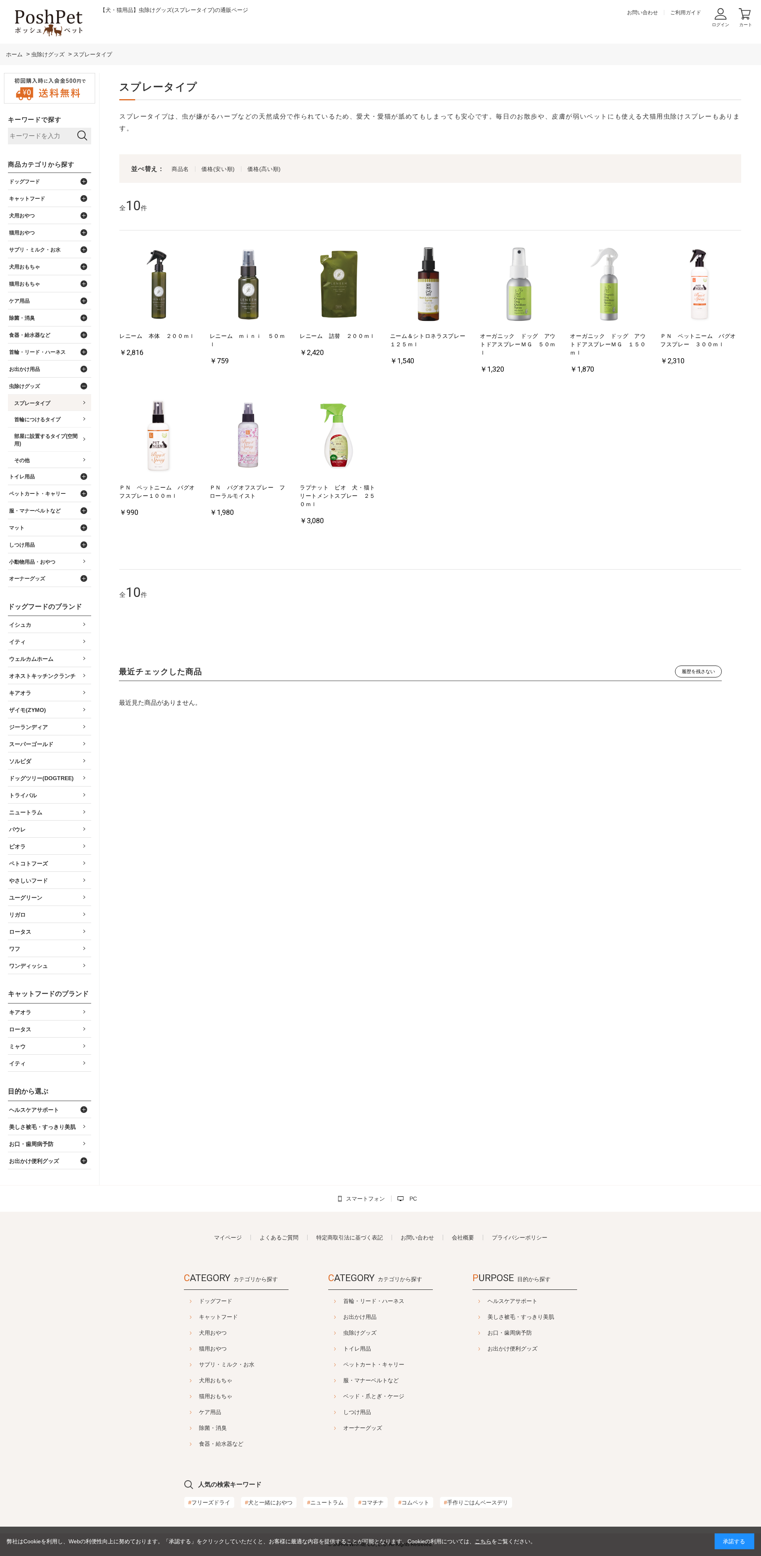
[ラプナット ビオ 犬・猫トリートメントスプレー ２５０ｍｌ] (338, 437)
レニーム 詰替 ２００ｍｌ (337, 336)
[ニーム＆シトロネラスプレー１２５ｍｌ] (429, 285)
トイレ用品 (357, 1348)
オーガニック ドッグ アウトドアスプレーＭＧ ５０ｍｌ (518, 344)
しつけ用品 (357, 1412)
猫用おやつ (213, 1348)
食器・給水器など (221, 1444)
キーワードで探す (34, 119)
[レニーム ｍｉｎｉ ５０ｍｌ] (248, 285)
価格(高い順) (264, 169)
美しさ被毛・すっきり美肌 (521, 1317)
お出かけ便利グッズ (512, 1348)
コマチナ (371, 1502)
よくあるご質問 (279, 1237)
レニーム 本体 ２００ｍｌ (157, 336)
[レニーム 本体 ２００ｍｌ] (158, 285)
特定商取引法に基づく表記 (349, 1237)
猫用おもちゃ (215, 1396)
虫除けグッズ (360, 1333)
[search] (82, 136)
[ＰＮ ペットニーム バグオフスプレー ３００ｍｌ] (699, 285)
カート (745, 24)
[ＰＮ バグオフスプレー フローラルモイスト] (248, 437)
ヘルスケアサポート (512, 1301)
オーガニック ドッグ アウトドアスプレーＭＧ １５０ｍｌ (608, 344)
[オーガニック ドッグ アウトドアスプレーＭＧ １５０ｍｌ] (609, 285)
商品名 (180, 169)
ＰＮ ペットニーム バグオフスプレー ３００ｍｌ (698, 340)
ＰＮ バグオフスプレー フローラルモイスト (247, 491)
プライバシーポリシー (519, 1237)
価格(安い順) (218, 169)
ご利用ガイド (685, 12)
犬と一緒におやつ (269, 1502)
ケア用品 (210, 1412)
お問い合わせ (642, 12)
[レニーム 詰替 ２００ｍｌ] (338, 285)
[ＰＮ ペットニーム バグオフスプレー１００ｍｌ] (158, 437)
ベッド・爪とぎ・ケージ (373, 1396)
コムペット (413, 1502)
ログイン (720, 24)
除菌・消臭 (213, 1428)
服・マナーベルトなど (371, 1380)
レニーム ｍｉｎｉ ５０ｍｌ (247, 340)
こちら (483, 1541)
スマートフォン (365, 1198)
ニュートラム (325, 1502)
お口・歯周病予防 (510, 1333)
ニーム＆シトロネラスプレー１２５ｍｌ (428, 340)
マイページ (228, 1237)
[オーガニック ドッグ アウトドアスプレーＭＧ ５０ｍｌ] (519, 285)
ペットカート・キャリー (373, 1364)
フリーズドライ (209, 1502)
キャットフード (218, 1317)
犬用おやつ (213, 1333)
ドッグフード (215, 1301)
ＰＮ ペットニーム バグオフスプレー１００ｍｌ (157, 491)
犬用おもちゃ (215, 1380)
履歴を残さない (698, 671)
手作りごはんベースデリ (476, 1502)
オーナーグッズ (362, 1428)
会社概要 (463, 1237)
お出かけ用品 (360, 1317)
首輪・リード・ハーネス (373, 1301)
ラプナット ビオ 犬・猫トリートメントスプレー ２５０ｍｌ (337, 495)
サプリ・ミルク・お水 (226, 1364)
